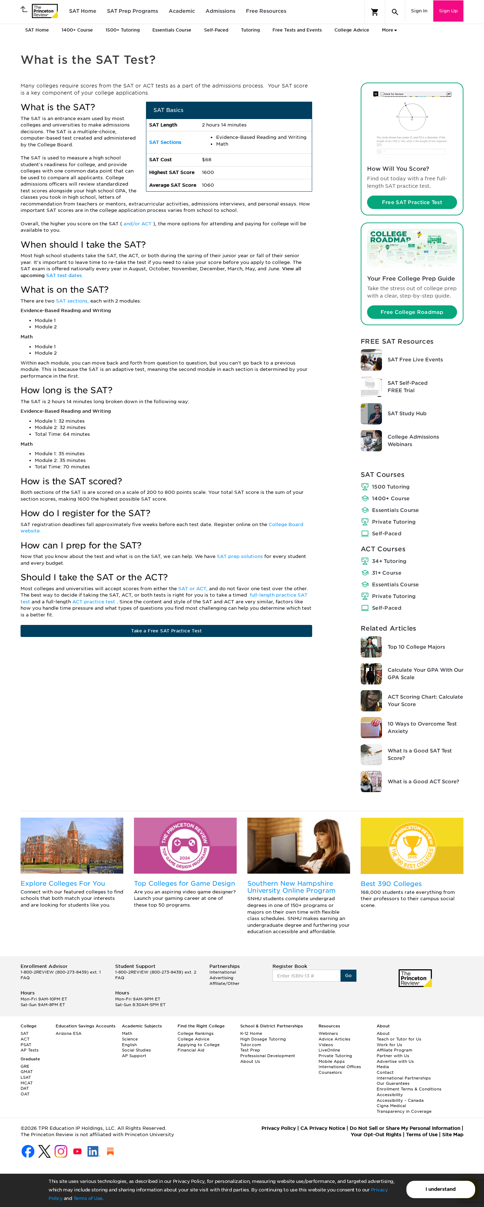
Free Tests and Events (297, 30)
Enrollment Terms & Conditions (409, 1089)
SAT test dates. (64, 275)
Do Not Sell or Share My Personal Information (405, 1128)
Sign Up (448, 10)
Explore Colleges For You (63, 883)
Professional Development (267, 1055)
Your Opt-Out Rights (376, 1134)
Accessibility (390, 1094)
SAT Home (82, 11)
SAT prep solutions (240, 556)
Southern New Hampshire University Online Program (291, 887)
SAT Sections (165, 142)
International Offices (340, 1066)
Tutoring (250, 30)
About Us (250, 1061)
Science (130, 1039)
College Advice (351, 30)
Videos (326, 1044)
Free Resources (266, 11)
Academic (182, 11)
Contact (385, 1072)
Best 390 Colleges (391, 883)
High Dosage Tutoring (263, 1039)
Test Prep (250, 1050)
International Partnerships (404, 1078)
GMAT (27, 1071)
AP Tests (30, 1050)
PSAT (26, 1044)
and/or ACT (138, 223)
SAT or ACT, (193, 588)
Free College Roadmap (412, 312)
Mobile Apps (332, 1061)
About (383, 1033)
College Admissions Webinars (413, 440)
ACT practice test (94, 601)
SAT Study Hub (407, 413)
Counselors (330, 1072)
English (129, 1044)
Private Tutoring (394, 522)
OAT (25, 1094)
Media (383, 1066)
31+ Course (386, 573)
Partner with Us (393, 1055)
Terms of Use (87, 1198)
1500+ (123, 30)
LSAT (26, 1077)
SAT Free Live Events (415, 359)
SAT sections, (73, 301)
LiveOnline (329, 1050)
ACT (25, 1039)
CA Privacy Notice (322, 1128)
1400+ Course (391, 498)
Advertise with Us (395, 1061)
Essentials (171, 30)
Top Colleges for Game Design (184, 883)
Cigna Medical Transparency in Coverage (404, 1108)
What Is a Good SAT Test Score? (420, 754)
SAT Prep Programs (132, 11)
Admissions (220, 11)
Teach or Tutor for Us (399, 1039)
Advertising (221, 977)
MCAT (27, 1083)
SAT (24, 1033)
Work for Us (389, 1044)
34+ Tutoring (389, 561)
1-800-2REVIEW (61, 972)
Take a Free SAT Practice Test (166, 630)
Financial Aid (191, 1050)
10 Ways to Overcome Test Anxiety (422, 727)
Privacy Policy (278, 1128)
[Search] (395, 12)
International (222, 972)
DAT (25, 1088)
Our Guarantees (393, 1083)
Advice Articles (334, 1039)
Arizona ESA (68, 1033)
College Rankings (196, 1033)
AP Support (134, 1055)
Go (348, 975)
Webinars (328, 1033)
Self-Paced (216, 30)
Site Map (452, 1134)
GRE (25, 1066)
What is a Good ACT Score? (423, 781)
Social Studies (136, 1050)
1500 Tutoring (391, 487)
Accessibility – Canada (400, 1100)
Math (127, 1033)
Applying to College (199, 1044)
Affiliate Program (394, 1050)
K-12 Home (251, 1033)
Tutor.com (250, 1044)
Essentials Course (395, 510)
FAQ (25, 977)
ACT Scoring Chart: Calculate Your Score (425, 700)
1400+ (77, 30)
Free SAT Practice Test (412, 202)
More (387, 30)
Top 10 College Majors (416, 647)
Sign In (419, 10)
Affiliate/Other (224, 983)
